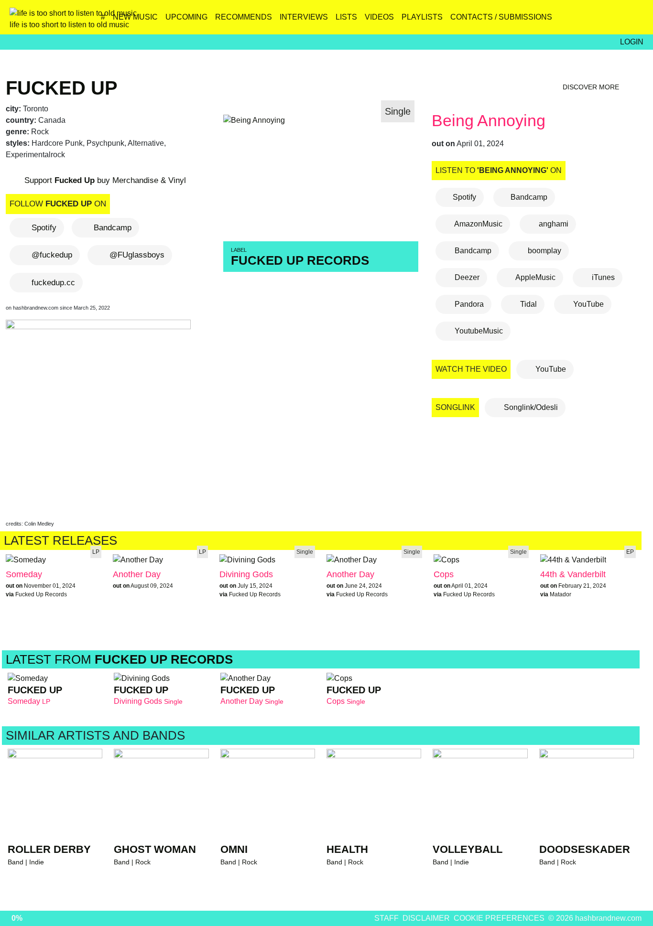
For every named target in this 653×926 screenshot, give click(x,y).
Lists (346, 17)
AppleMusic (534, 277)
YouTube (587, 304)
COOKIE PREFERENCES (499, 918)
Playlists (422, 17)
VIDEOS (379, 17)
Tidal (527, 304)
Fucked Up (62, 87)
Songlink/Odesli (530, 407)
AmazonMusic (477, 224)
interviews (304, 17)
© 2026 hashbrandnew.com (595, 918)
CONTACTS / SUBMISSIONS (501, 17)
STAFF (386, 918)
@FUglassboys (136, 254)
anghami (552, 224)
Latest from (119, 659)
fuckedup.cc (53, 282)
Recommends (243, 17)
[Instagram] (552, 20)
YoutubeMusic (478, 331)
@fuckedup (52, 254)
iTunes (602, 277)
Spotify (44, 227)
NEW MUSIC (135, 17)
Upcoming (186, 17)
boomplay (543, 251)
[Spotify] (614, 20)
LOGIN (631, 42)
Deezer (466, 277)
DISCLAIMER (426, 918)
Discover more (592, 87)
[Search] (635, 20)
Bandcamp (112, 227)
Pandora (468, 304)
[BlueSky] (573, 20)
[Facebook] (594, 20)
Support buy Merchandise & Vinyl (104, 180)
